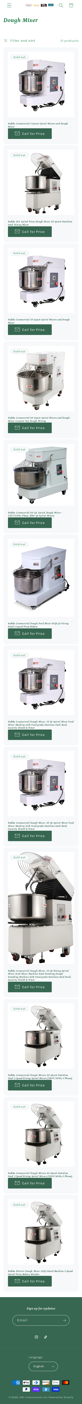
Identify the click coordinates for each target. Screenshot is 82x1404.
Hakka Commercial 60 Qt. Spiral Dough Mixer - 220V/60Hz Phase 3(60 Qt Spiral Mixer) (35, 514)
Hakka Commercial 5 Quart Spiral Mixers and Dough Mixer (38, 125)
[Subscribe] (65, 1320)
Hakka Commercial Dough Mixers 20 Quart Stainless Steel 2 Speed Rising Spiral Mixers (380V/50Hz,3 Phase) (40, 1077)
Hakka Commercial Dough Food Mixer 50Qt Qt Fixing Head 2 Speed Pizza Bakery (38, 625)
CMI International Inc (33, 1397)
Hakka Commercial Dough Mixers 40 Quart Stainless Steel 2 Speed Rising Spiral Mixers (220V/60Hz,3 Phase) (40, 1175)
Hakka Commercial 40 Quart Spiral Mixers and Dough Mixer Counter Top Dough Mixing (39, 419)
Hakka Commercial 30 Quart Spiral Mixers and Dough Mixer (39, 321)
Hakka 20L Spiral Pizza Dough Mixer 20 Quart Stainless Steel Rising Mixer (40, 223)
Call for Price (33, 133)
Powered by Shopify (61, 1397)
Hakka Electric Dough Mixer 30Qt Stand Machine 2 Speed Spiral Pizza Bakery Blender (40, 1273)
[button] (9, 5)
